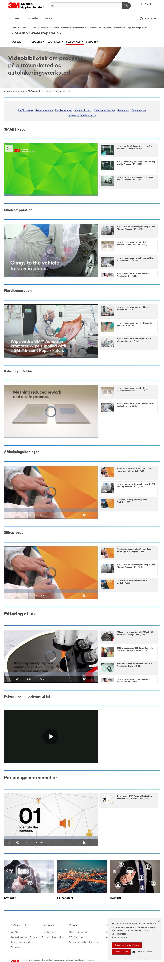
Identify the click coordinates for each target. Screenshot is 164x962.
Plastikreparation (63, 110)
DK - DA (144, 4)
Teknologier (16, 947)
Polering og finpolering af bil (82, 115)
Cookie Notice (119, 938)
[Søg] (126, 5)
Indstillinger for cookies (84, 960)
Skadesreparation (44, 110)
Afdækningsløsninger (104, 110)
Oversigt (17, 42)
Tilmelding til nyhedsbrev (53, 937)
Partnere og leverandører (22, 942)
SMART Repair (25, 110)
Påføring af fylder (82, 110)
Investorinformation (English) (24, 937)
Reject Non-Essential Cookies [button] (127, 945)
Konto (148, 19)
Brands (48, 18)
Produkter (14, 18)
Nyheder (10, 898)
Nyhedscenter (48, 932)
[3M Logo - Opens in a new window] (26, 5)
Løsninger (54, 42)
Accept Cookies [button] (121, 952)
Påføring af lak (138, 110)
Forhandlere (65, 898)
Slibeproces (123, 110)
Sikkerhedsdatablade (78, 932)
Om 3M (14, 932)
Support (91, 42)
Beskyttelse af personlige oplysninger (57, 960)
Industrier (32, 18)
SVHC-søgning (76, 937)
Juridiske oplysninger (31, 960)
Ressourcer (73, 42)
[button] (142, 951)
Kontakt (115, 898)
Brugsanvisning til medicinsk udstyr (84, 942)
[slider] (51, 837)
